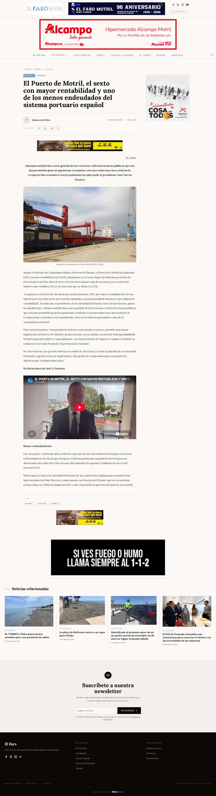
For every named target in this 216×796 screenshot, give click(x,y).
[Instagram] (182, 4)
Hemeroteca (152, 758)
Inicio (29, 69)
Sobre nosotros (154, 748)
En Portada (39, 55)
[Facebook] (173, 4)
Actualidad (58, 55)
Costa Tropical (82, 55)
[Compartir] (51, 128)
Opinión (161, 55)
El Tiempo (145, 55)
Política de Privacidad (13, 784)
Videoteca (177, 55)
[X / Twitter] (177, 4)
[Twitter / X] (45, 128)
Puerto (101, 55)
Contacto (151, 753)
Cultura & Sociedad (122, 55)
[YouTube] (187, 4)
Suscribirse (127, 711)
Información (178, 12)
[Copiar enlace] (58, 128)
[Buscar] (212, 55)
